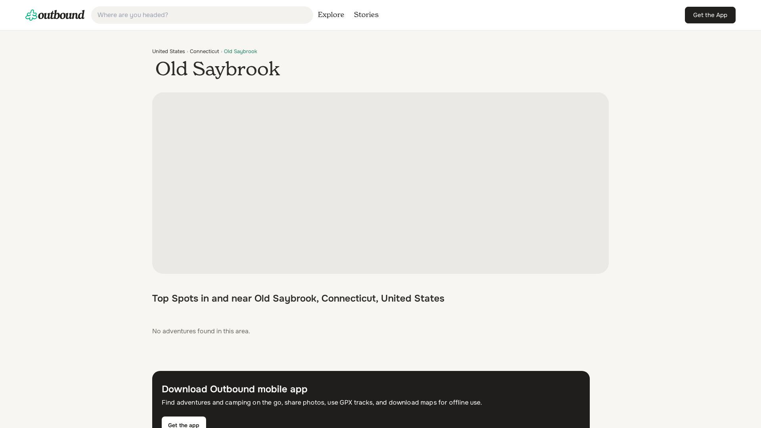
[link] (55, 15)
